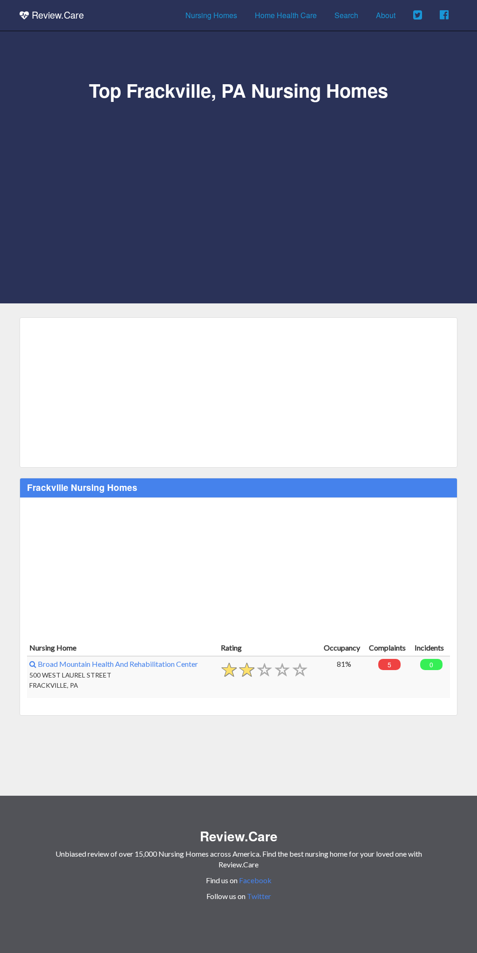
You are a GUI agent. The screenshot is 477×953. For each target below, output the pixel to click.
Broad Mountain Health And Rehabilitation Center (117, 663)
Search (346, 15)
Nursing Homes (211, 15)
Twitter (259, 896)
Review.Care (56, 14)
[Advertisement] (238, 171)
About (385, 15)
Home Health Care (286, 15)
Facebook (255, 880)
